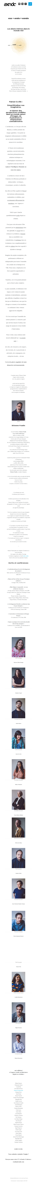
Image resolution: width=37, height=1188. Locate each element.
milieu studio (25, 556)
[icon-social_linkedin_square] (23, 4)
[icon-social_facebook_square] (26, 4)
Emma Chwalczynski (18, 1090)
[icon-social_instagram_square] (19, 4)
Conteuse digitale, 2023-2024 (22, 1180)
